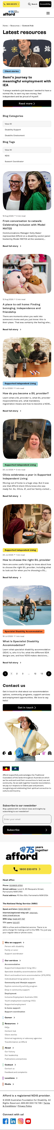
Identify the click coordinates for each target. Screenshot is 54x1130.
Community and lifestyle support (20, 983)
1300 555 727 (24, 909)
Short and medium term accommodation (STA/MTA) (28, 975)
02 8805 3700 (16, 885)
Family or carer (11, 950)
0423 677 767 (19, 919)
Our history (10, 1052)
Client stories (11, 1035)
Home (5, 26)
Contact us (10, 1069)
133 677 (16, 923)
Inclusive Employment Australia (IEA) (21, 997)
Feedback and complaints (16, 1072)
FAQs (7, 1027)
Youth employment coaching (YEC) (20, 1001)
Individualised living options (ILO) (20, 979)
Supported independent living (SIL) (20, 968)
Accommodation (12, 964)
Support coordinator (14, 954)
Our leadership (11, 1055)
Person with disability (14, 946)
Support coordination (15, 1012)
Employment (11, 993)
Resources (15, 26)
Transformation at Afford (16, 1042)
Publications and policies (16, 1059)
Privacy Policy (25, 1106)
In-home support (12, 1008)
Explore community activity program (21, 986)
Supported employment (15, 1004)
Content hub (10, 1031)
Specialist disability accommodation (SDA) (23, 972)
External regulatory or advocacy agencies (23, 1038)
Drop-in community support (17, 990)
